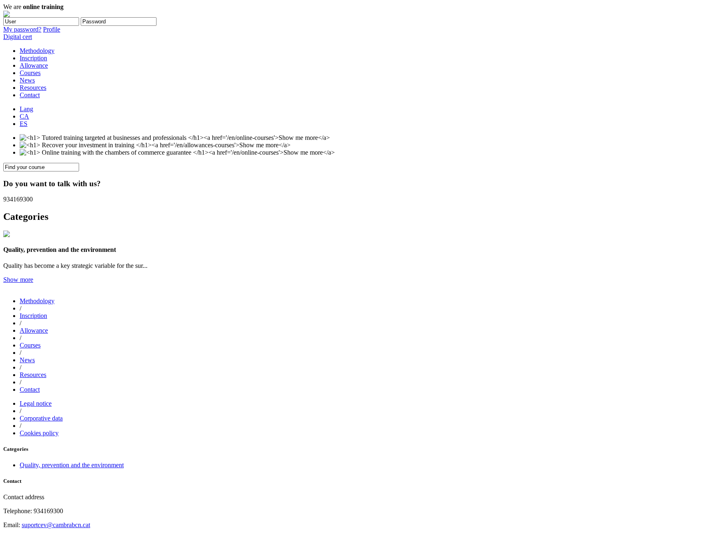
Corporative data (41, 418)
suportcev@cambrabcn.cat (56, 524)
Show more (18, 279)
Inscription (33, 58)
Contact (30, 94)
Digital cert (17, 36)
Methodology (37, 50)
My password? (22, 29)
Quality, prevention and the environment (72, 464)
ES (23, 123)
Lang (26, 108)
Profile (51, 29)
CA (24, 116)
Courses (30, 72)
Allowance (34, 65)
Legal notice (36, 403)
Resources (33, 87)
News (27, 80)
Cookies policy (39, 432)
